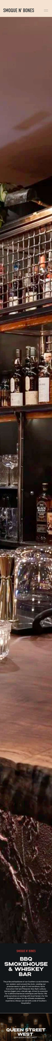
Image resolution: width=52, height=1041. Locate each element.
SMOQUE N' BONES (18, 10)
